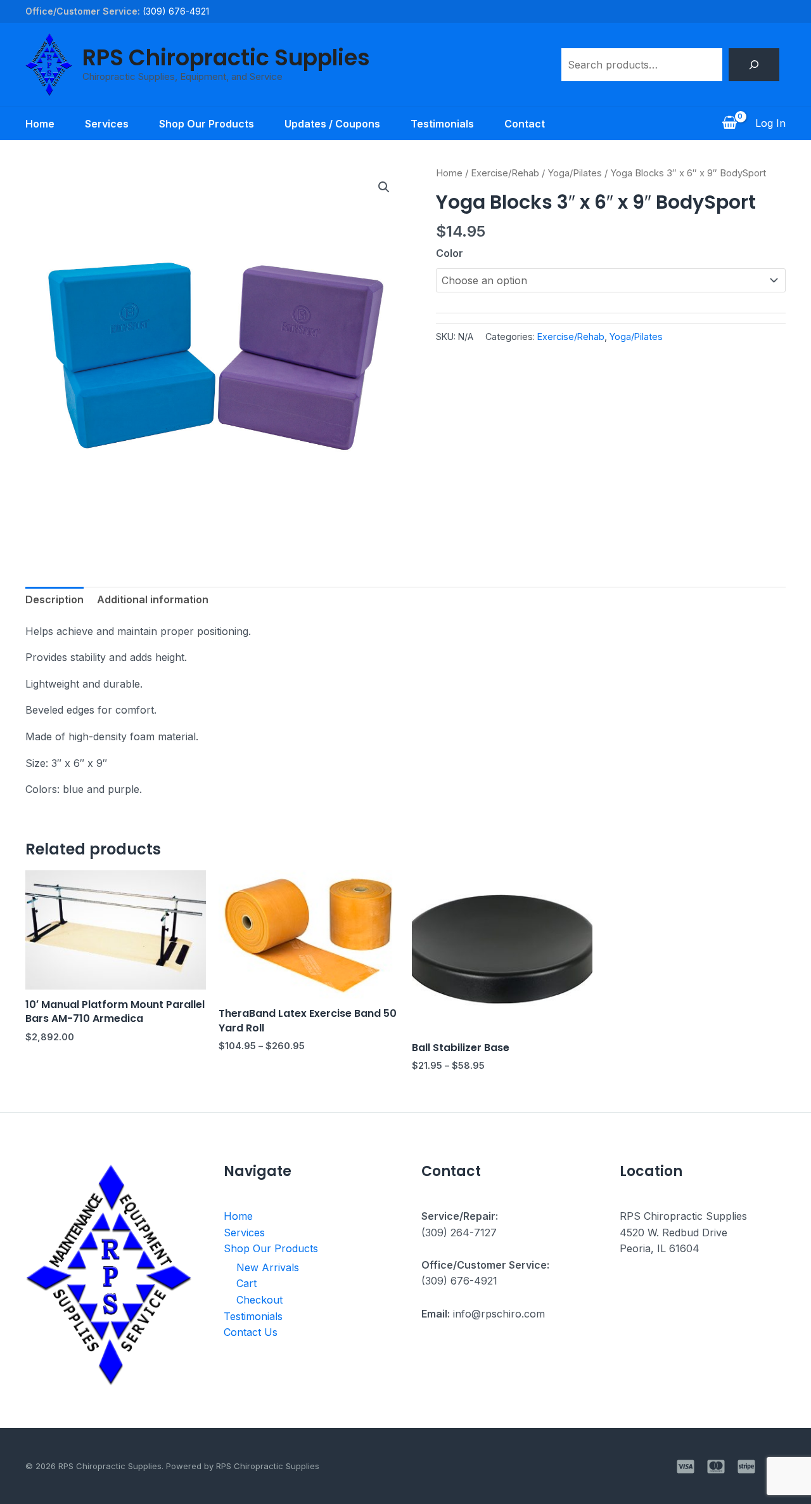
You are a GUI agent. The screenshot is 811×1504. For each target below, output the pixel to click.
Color (449, 253)
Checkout (259, 1299)
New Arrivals (267, 1267)
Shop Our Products (206, 123)
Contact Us (251, 1332)
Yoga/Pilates (574, 173)
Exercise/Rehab (505, 173)
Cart (246, 1283)
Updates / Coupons (332, 123)
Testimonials (442, 123)
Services (107, 123)
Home (39, 123)
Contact (524, 123)
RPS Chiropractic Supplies (226, 57)
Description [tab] (54, 599)
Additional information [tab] (152, 599)
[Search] (754, 64)
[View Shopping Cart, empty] (729, 123)
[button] (384, 187)
